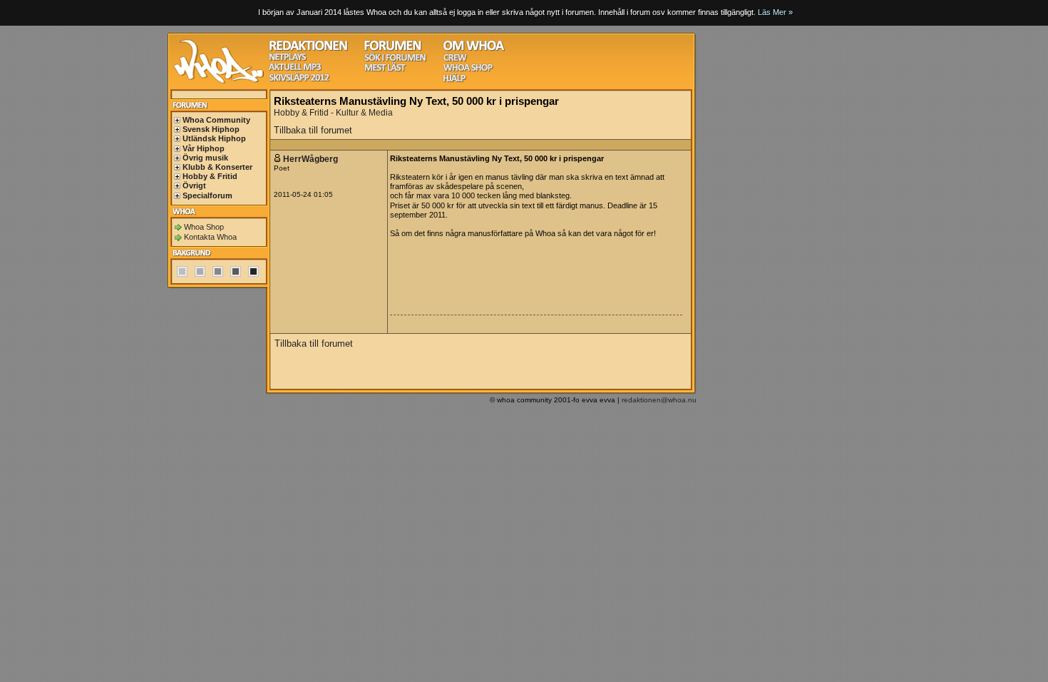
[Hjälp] (454, 80)
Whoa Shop (204, 227)
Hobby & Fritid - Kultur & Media (333, 113)
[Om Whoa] (474, 49)
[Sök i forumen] (395, 59)
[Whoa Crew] (455, 59)
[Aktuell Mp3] (295, 69)
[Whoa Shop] (468, 69)
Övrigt (194, 185)
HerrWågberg (311, 159)
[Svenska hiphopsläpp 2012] (299, 79)
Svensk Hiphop (211, 129)
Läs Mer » (775, 12)
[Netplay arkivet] (287, 59)
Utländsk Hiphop (214, 138)
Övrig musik (205, 157)
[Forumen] (393, 49)
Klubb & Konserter (217, 167)
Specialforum (207, 195)
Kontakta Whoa (210, 237)
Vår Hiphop (204, 148)
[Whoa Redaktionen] (308, 49)
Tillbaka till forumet (313, 130)
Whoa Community (216, 120)
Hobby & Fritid (210, 176)
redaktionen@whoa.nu (659, 400)
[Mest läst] (385, 69)
